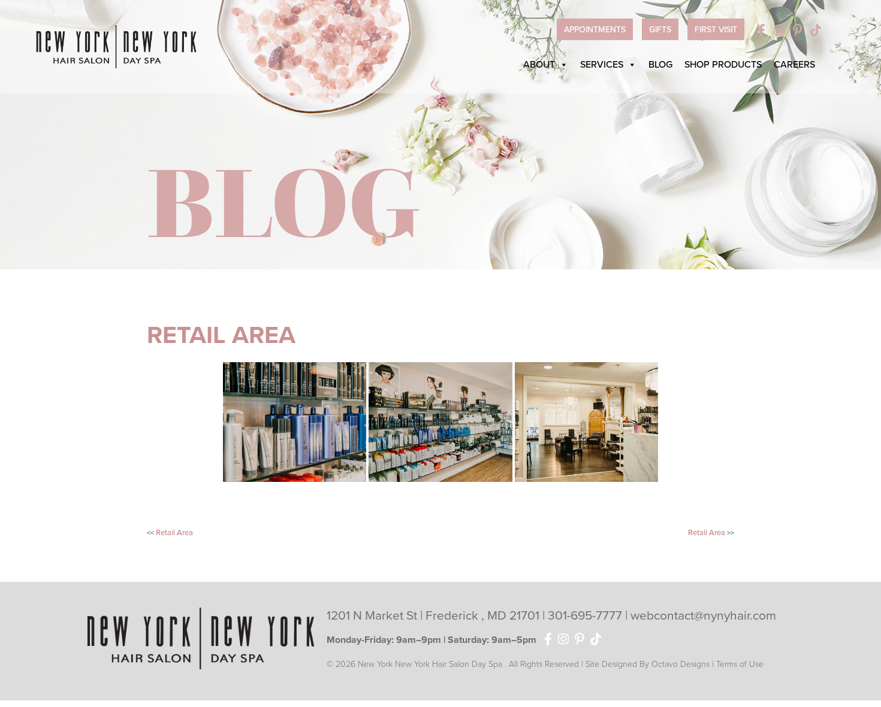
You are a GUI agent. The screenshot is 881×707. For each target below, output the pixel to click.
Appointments (595, 30)
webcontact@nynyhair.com (703, 615)
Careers (794, 65)
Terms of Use (740, 664)
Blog (660, 65)
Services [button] (601, 65)
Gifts (660, 30)
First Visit (716, 30)
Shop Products (723, 65)
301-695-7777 (586, 615)
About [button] (539, 65)
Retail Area (174, 533)
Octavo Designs (680, 664)
